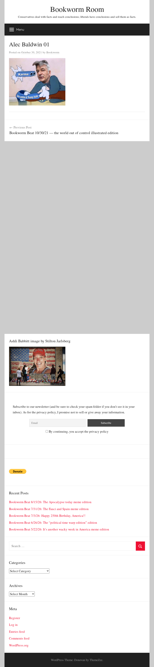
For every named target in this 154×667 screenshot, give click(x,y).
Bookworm (52, 52)
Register (14, 618)
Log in (13, 624)
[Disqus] (77, 188)
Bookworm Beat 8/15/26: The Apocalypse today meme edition (50, 502)
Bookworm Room (77, 9)
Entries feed (17, 631)
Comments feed (19, 638)
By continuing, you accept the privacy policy (78, 431)
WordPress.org (19, 645)
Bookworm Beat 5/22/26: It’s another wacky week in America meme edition (59, 529)
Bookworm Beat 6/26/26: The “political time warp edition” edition (53, 522)
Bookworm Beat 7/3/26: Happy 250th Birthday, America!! (47, 515)
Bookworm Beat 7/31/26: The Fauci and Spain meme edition (49, 509)
